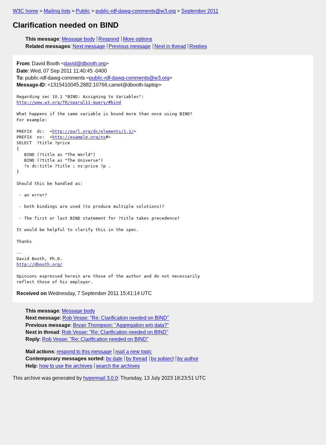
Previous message (130, 46)
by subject (162, 358)
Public (83, 11)
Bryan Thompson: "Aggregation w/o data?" (121, 325)
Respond (108, 39)
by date (114, 358)
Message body (78, 39)
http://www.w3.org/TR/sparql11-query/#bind (69, 102)
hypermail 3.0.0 (100, 378)
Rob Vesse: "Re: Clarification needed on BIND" (115, 318)
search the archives (118, 366)
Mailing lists (57, 11)
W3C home (25, 11)
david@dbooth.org (85, 63)
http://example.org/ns (79, 137)
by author (187, 358)
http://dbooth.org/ (39, 264)
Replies (198, 46)
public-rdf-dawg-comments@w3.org (136, 11)
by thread (136, 358)
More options (137, 39)
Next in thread (170, 46)
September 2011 (199, 11)
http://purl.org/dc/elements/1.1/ (93, 131)
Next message (89, 46)
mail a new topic (133, 351)
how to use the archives (65, 366)
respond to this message (84, 351)
